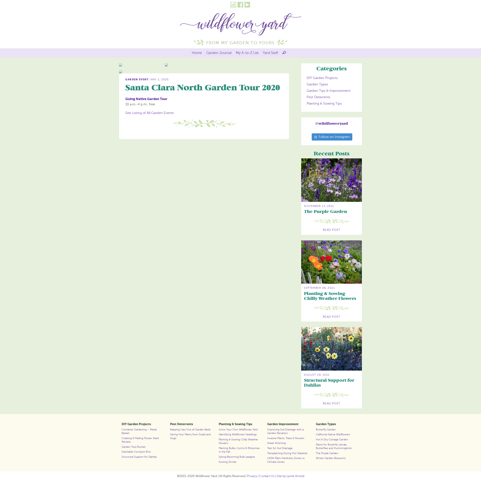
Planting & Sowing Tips (324, 103)
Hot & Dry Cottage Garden (332, 439)
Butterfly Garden (326, 429)
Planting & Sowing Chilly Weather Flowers (330, 296)
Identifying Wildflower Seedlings (238, 434)
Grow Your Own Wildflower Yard (238, 429)
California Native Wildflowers (333, 434)
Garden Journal (219, 53)
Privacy (252, 476)
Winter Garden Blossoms (331, 458)
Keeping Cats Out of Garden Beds (190, 429)
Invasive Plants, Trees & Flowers (285, 438)
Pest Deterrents (318, 97)
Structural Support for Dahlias (329, 383)
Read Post (331, 229)
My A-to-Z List (247, 53)
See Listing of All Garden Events (149, 113)
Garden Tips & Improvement (328, 91)
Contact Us (267, 476)
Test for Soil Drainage (280, 448)
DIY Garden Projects (322, 78)
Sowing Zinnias (227, 461)
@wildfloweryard (331, 123)
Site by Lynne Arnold (290, 476)
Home (197, 53)
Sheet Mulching (276, 443)
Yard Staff (270, 53)
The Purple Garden (325, 211)
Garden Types (317, 84)
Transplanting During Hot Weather (287, 453)
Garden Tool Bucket (134, 446)
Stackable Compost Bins (136, 451)
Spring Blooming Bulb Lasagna (237, 456)
